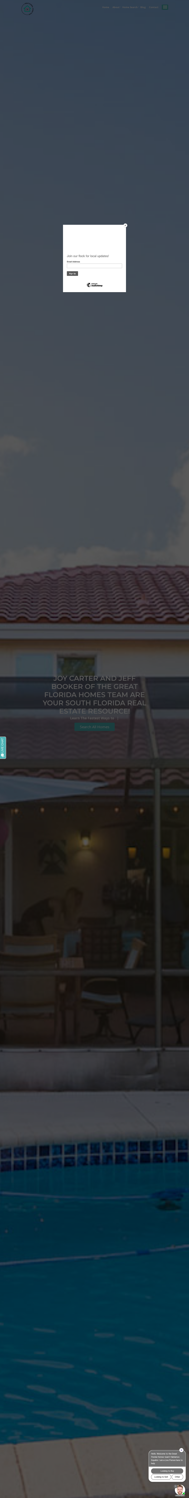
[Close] (125, 225)
